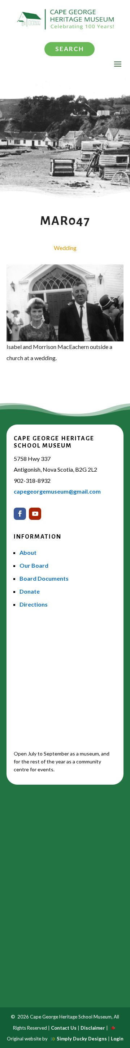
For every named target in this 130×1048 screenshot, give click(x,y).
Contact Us (64, 1028)
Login (117, 1039)
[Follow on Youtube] (35, 514)
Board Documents (44, 578)
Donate (30, 591)
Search (69, 49)
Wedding (65, 247)
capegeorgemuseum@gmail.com (57, 491)
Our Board (34, 565)
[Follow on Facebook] (20, 514)
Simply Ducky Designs (82, 1039)
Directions (34, 604)
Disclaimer (93, 1028)
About (28, 552)
